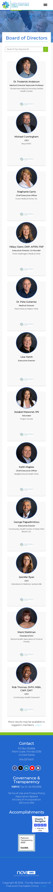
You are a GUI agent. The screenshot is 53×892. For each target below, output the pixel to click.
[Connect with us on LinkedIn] (26, 768)
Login (38, 725)
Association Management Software (26, 875)
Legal (43, 886)
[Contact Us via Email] (38, 768)
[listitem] (26, 83)
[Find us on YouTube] (32, 768)
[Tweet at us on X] (20, 768)
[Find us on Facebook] (14, 768)
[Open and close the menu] (40, 5)
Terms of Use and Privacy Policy (26, 793)
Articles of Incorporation (26, 799)
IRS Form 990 (26, 803)
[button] (45, 49)
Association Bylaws (26, 796)
